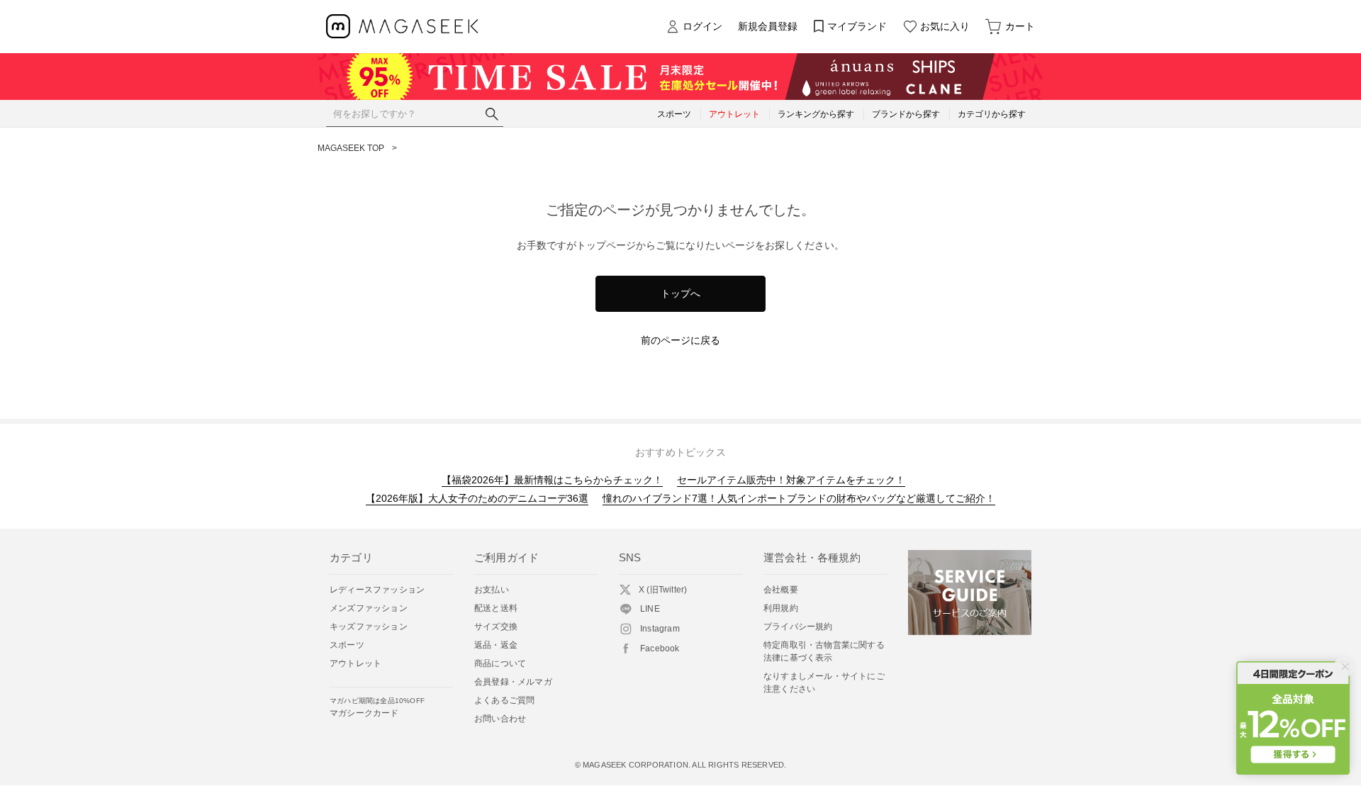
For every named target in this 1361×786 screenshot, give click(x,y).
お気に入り (945, 26)
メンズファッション (369, 608)
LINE (650, 609)
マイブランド (857, 26)
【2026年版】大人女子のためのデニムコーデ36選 (477, 498)
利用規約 (780, 608)
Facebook (660, 648)
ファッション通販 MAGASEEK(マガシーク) (402, 26)
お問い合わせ (500, 719)
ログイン (702, 26)
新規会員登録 (767, 26)
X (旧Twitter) (663, 590)
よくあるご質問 (504, 700)
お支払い (491, 590)
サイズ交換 (495, 626)
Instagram (660, 629)
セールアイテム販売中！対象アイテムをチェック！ (791, 479)
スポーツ (347, 645)
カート (1020, 26)
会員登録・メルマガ (513, 682)
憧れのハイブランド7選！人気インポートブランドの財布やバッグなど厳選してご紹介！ (799, 498)
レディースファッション (377, 590)
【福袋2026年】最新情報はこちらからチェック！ (552, 479)
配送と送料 (495, 608)
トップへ (680, 293)
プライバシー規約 (798, 626)
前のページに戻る (680, 340)
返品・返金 (495, 645)
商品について (500, 663)
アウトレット (355, 663)
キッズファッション (369, 626)
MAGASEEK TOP (351, 148)
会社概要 (780, 590)
